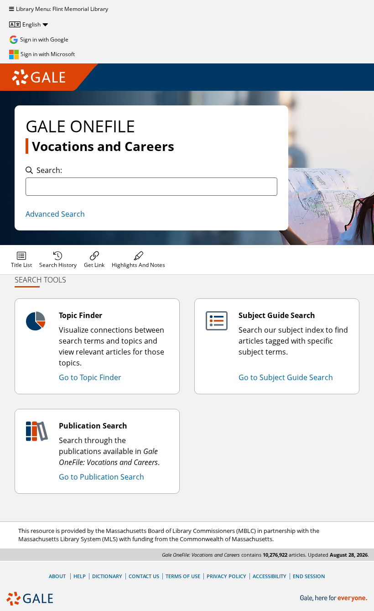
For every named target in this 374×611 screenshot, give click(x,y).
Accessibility (269, 576)
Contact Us (144, 576)
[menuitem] (21, 260)
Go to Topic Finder (90, 377)
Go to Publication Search (101, 477)
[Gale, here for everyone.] (334, 598)
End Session (309, 576)
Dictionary (107, 576)
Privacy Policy (226, 576)
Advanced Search (55, 214)
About (57, 576)
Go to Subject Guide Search (286, 377)
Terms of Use (183, 576)
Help (79, 576)
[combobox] (151, 187)
